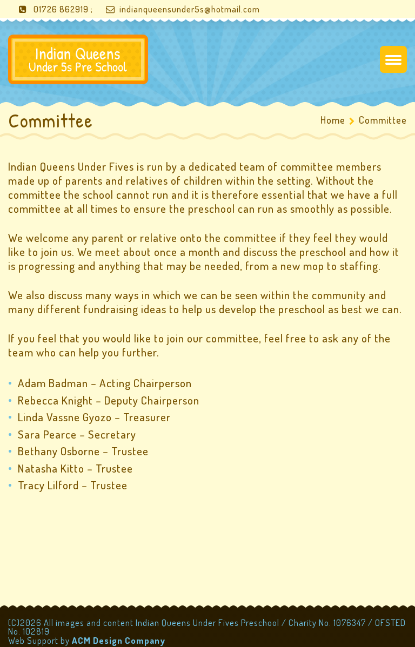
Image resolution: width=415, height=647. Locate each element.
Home (332, 119)
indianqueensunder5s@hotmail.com (189, 9)
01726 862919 (61, 9)
